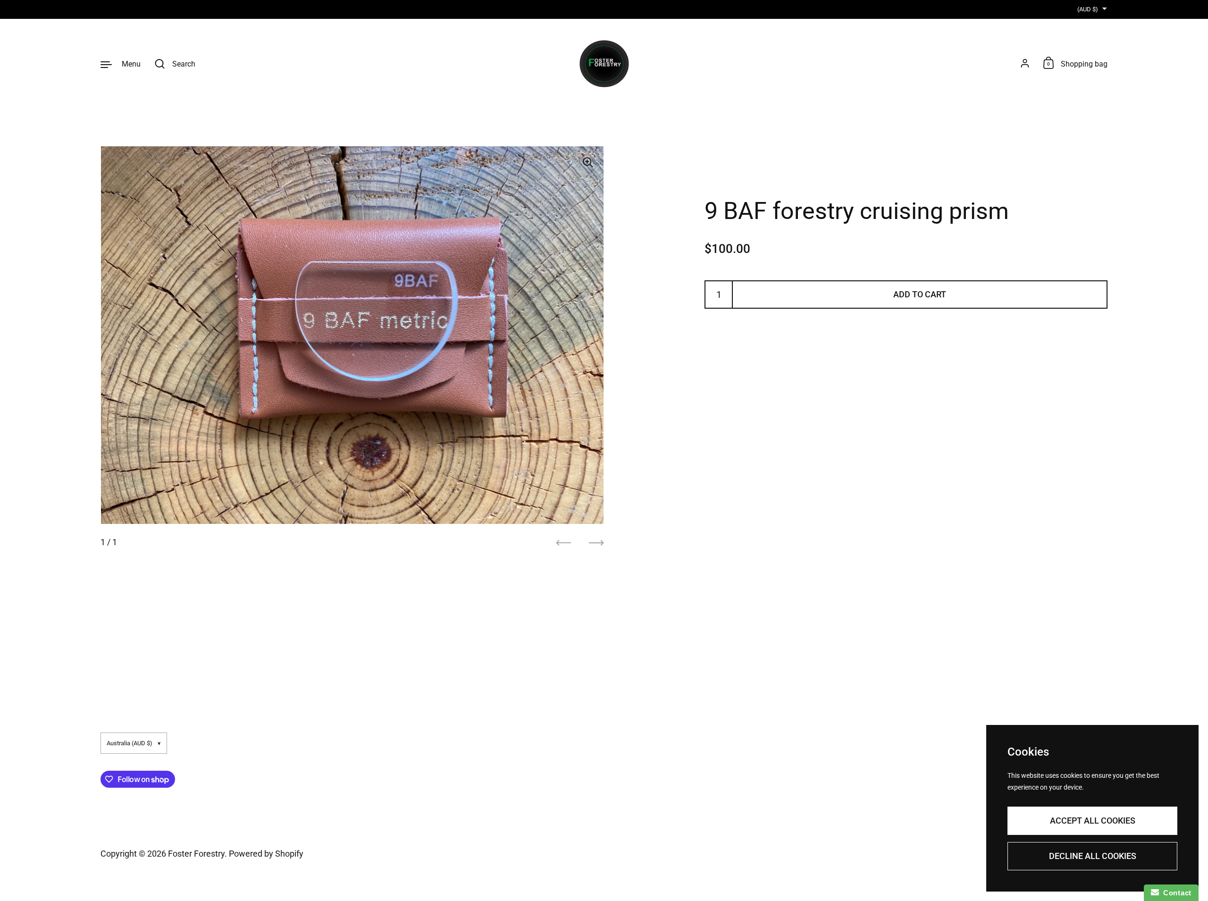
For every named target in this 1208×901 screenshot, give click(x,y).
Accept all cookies (1092, 820)
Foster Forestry (196, 854)
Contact (1175, 893)
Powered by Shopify (266, 854)
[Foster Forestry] (604, 63)
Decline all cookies (1092, 856)
